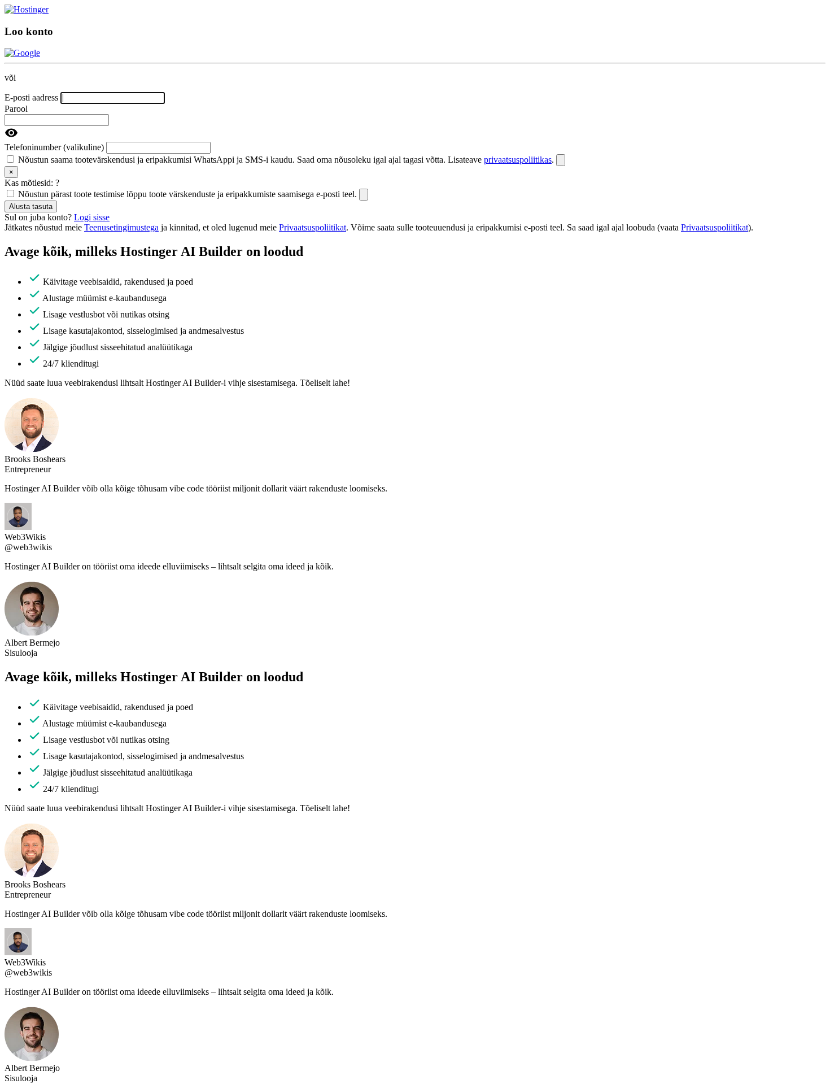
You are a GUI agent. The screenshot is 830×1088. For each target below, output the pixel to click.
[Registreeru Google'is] (22, 53)
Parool (16, 109)
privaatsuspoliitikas (518, 159)
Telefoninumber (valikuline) (54, 147)
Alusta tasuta (31, 206)
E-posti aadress (31, 97)
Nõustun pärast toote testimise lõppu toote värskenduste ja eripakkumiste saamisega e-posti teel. (188, 194)
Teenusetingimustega (121, 227)
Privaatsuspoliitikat (312, 227)
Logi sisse (92, 217)
